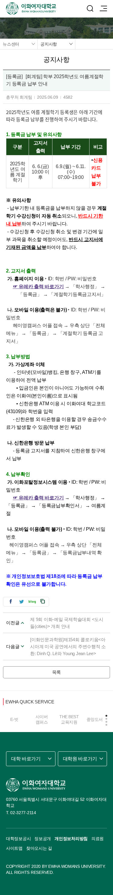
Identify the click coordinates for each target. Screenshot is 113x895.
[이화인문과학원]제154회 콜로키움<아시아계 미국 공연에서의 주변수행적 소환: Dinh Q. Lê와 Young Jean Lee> (68, 646)
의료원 (97, 838)
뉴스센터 (11, 44)
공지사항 (48, 44)
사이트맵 (14, 848)
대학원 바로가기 (80, 758)
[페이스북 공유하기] (10, 601)
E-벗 (14, 719)
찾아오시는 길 (39, 848)
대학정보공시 (18, 838)
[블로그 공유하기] (32, 601)
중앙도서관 (96, 719)
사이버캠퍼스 (42, 719)
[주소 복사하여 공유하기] (42, 601)
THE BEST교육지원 (69, 719)
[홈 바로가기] (36, 784)
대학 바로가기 (26, 758)
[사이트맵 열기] (103, 8)
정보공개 (42, 838)
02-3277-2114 (23, 812)
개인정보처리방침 (71, 838)
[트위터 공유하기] (21, 601)
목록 (56, 672)
